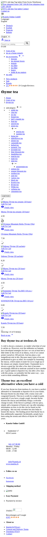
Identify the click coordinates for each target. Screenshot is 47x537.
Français (9, 30)
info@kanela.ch (14, 462)
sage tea (14, 176)
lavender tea (16, 150)
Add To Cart (6, 248)
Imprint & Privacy (13, 527)
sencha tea (20, 132)
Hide (10, 196)
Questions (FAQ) (13, 531)
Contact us (5, 11)
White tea (15, 187)
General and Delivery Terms (17, 529)
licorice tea (15, 182)
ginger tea (15, 141)
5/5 (7, 86)
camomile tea (16, 143)
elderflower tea (17, 138)
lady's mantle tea (17, 119)
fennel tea (15, 117)
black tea (14, 180)
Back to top (7, 335)
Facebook (10, 478)
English (9, 28)
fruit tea (14, 121)
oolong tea (15, 169)
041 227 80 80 (14, 444)
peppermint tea (22, 167)
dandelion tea (16, 154)
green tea (14, 126)
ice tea (13, 115)
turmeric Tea (16, 147)
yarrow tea (15, 178)
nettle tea (14, 110)
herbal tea (15, 145)
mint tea (14, 161)
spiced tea (15, 124)
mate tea (14, 159)
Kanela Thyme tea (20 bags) (12, 323)
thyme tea (15, 185)
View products (7, 230)
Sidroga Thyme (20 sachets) (12, 256)
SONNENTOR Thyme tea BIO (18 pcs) (17, 301)
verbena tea (15, 189)
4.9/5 (8, 517)
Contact (25, 9)
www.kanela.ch (12, 464)
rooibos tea (15, 173)
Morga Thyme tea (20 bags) (12, 279)
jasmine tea (20, 134)
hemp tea (14, 136)
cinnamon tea (16, 191)
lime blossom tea (17, 152)
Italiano (9, 32)
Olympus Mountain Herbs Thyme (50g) (17, 234)
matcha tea (15, 156)
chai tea (14, 112)
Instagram (10, 481)
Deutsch (9, 26)
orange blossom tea (18, 171)
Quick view (7, 252)
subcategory (14, 108)
